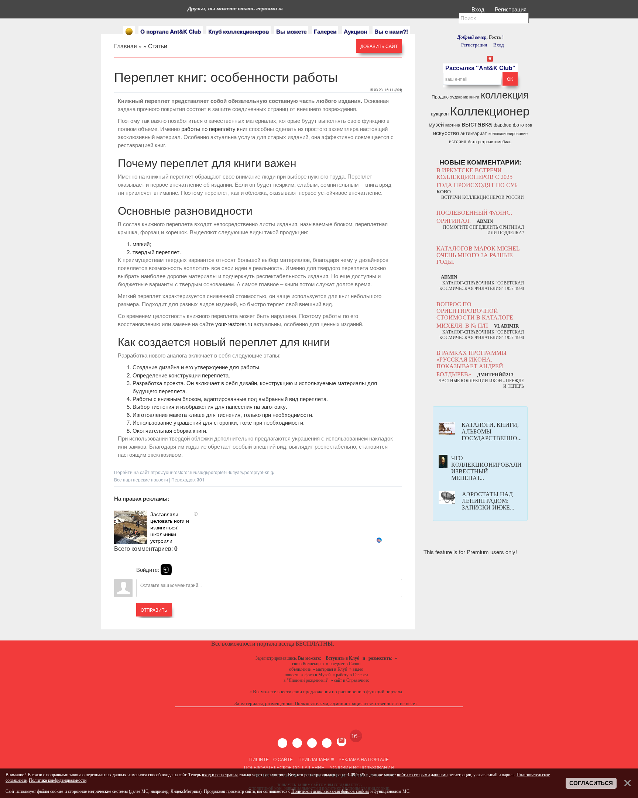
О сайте (283, 759)
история (457, 141)
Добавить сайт (379, 46)
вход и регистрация (220, 774)
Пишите (259, 759)
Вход (478, 9)
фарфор (502, 124)
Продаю (440, 96)
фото (518, 124)
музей (436, 124)
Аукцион (355, 31)
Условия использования (361, 767)
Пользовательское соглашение (284, 767)
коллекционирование (508, 133)
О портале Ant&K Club (170, 31)
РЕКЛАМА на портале (364, 759)
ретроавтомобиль (494, 141)
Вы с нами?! (391, 31)
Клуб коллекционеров (238, 31)
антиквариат (473, 133)
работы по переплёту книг (214, 128)
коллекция (505, 94)
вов (528, 125)
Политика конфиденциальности (57, 780)
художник (459, 97)
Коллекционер (489, 110)
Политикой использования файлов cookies (330, 791)
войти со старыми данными (422, 774)
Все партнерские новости (141, 479)
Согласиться (591, 783)
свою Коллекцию (308, 663)
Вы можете (291, 31)
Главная (125, 46)
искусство (446, 133)
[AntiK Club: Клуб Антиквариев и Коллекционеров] (129, 31)
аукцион (440, 113)
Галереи (325, 31)
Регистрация (511, 9)
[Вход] (166, 569)
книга (474, 97)
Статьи (157, 46)
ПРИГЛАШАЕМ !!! (316, 759)
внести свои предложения (304, 691)
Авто (472, 141)
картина (452, 125)
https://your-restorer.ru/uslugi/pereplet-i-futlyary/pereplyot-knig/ (212, 472)
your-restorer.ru (233, 324)
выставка (477, 123)
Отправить (154, 610)
